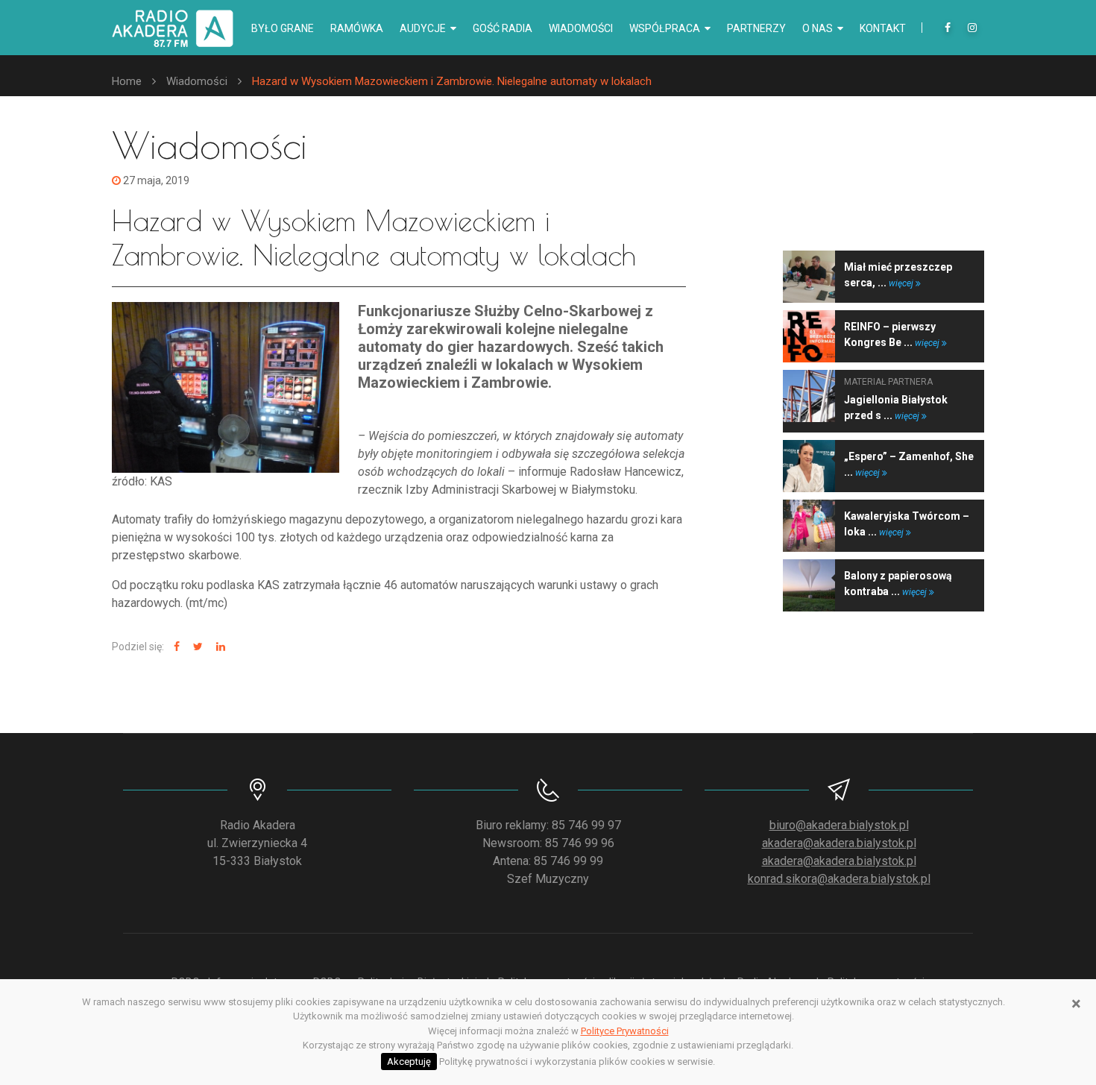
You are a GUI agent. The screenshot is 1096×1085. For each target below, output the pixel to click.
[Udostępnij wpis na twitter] (196, 646)
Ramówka (356, 28)
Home (127, 81)
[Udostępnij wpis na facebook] (174, 646)
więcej (902, 283)
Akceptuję (409, 1061)
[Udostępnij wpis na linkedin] (219, 646)
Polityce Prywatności (625, 1031)
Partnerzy (756, 28)
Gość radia (502, 28)
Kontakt (883, 28)
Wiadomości (581, 28)
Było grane (282, 28)
